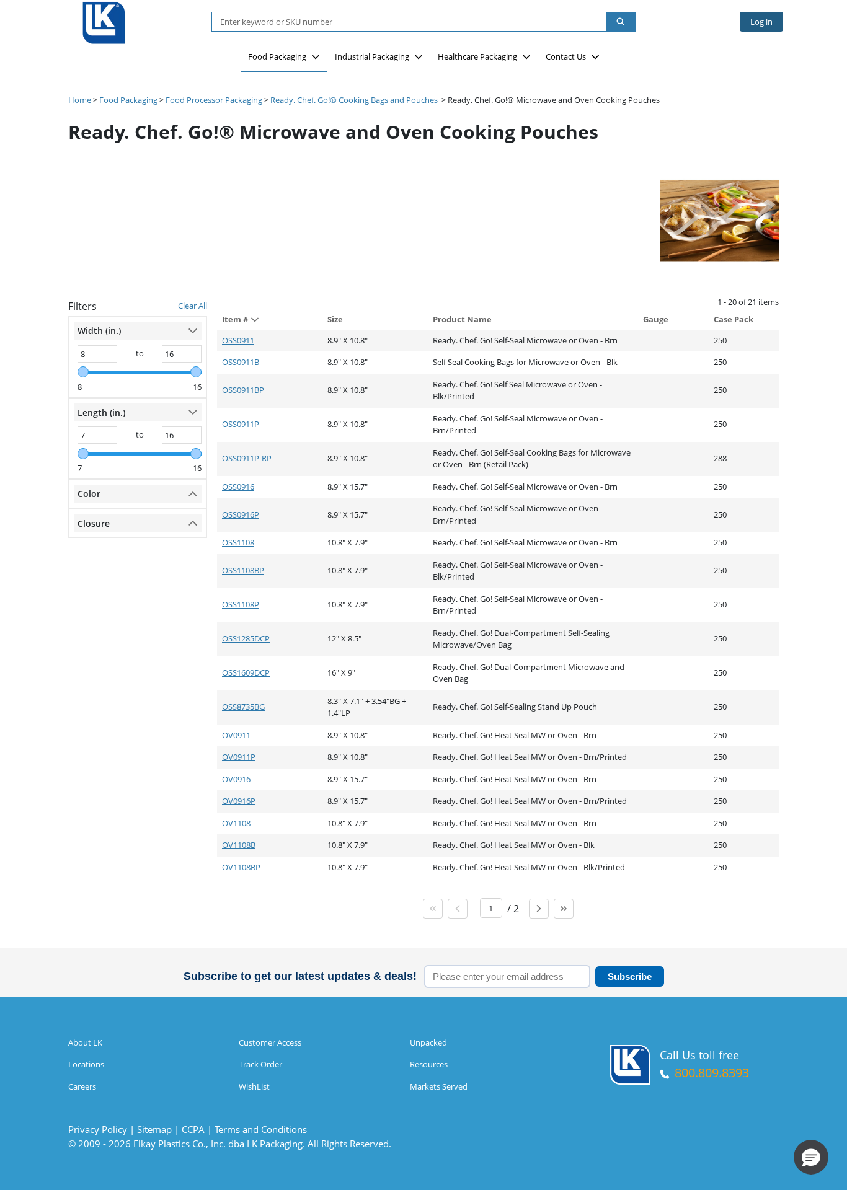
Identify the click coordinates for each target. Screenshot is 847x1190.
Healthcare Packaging (477, 56)
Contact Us (566, 56)
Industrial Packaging (372, 56)
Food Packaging (277, 56)
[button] (811, 1157)
